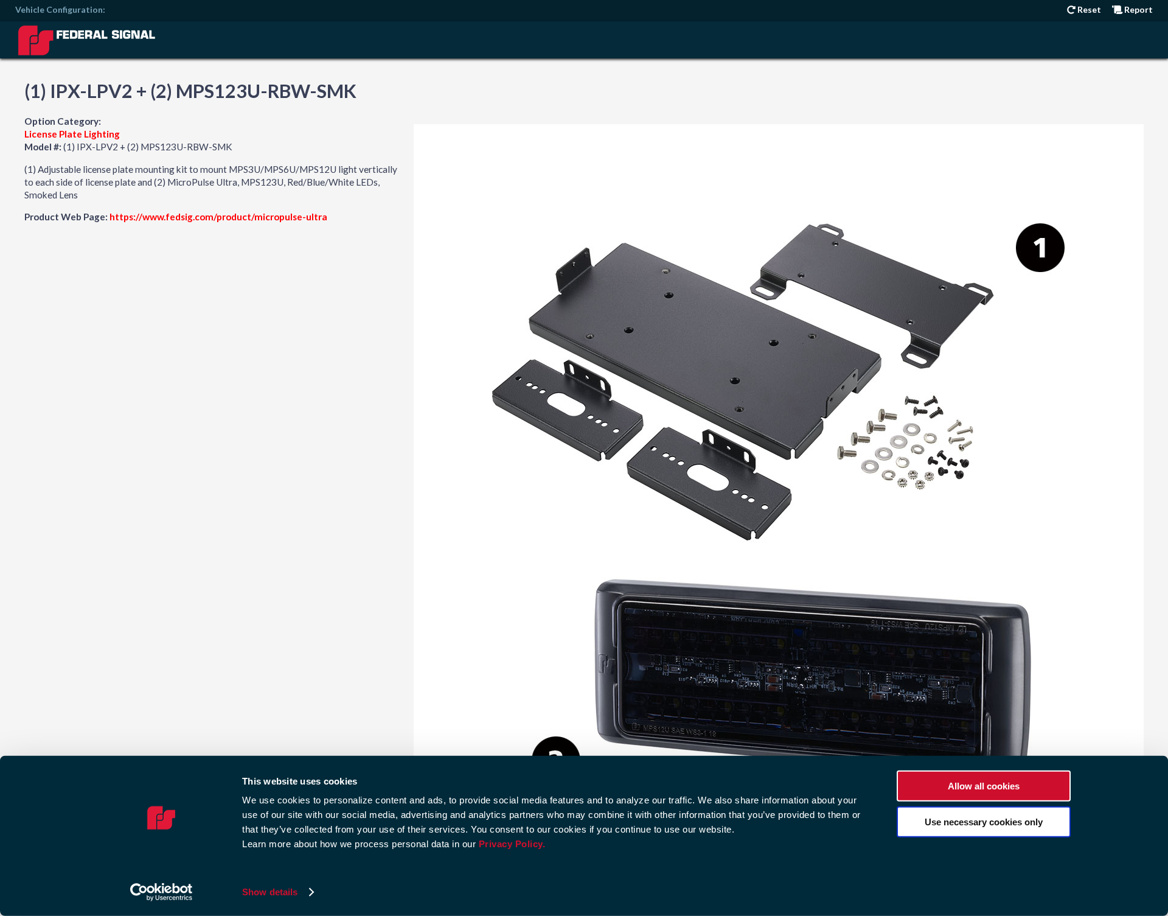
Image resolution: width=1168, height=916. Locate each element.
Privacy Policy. (512, 844)
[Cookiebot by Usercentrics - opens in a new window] (161, 892)
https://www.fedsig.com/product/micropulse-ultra (218, 216)
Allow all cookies (984, 786)
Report (1137, 9)
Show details (269, 892)
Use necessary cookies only (984, 821)
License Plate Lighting (72, 133)
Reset (1088, 9)
